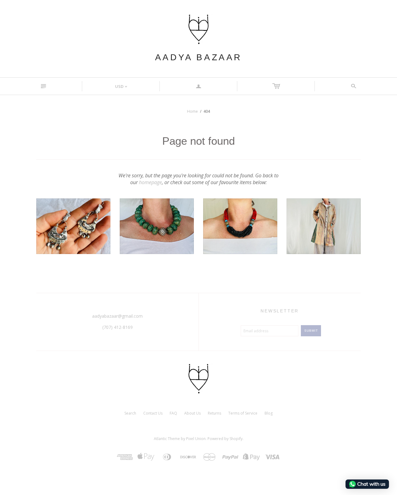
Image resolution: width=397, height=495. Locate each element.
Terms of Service (242, 413)
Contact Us (153, 413)
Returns (214, 413)
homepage (150, 182)
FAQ (173, 413)
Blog (269, 413)
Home (192, 111)
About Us (192, 413)
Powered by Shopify (225, 438)
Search (130, 413)
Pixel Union (196, 438)
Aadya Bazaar (198, 57)
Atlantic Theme (167, 438)
